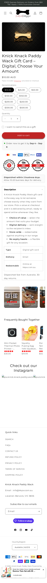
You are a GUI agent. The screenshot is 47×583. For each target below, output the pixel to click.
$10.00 (8, 90)
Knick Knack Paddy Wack (22, 566)
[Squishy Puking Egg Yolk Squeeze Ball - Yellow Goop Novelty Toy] (30, 333)
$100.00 (9, 96)
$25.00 (21, 90)
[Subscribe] (39, 511)
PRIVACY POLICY (13, 463)
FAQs (7, 445)
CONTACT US (11, 451)
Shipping (17, 81)
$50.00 (34, 90)
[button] (5, 13)
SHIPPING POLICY (14, 475)
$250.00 (24, 102)
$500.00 (24, 108)
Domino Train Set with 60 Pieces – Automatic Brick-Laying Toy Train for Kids (24, 571)
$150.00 (23, 96)
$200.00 (9, 102)
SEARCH (9, 439)
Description (10, 189)
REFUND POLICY (13, 457)
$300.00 (9, 108)
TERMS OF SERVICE (15, 469)
